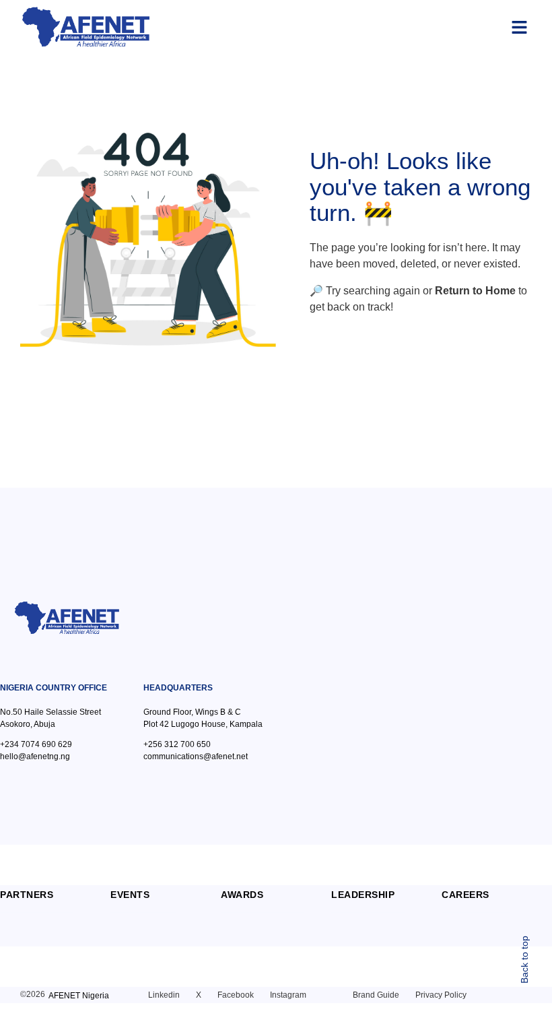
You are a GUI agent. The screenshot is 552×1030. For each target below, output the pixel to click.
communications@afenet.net (195, 756)
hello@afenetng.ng (35, 756)
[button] (519, 27)
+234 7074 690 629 (36, 744)
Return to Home (475, 290)
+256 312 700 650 (177, 744)
